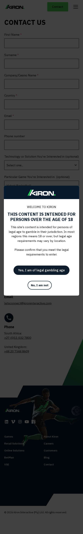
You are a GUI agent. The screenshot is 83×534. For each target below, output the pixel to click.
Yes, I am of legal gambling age (41, 270)
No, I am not (39, 285)
